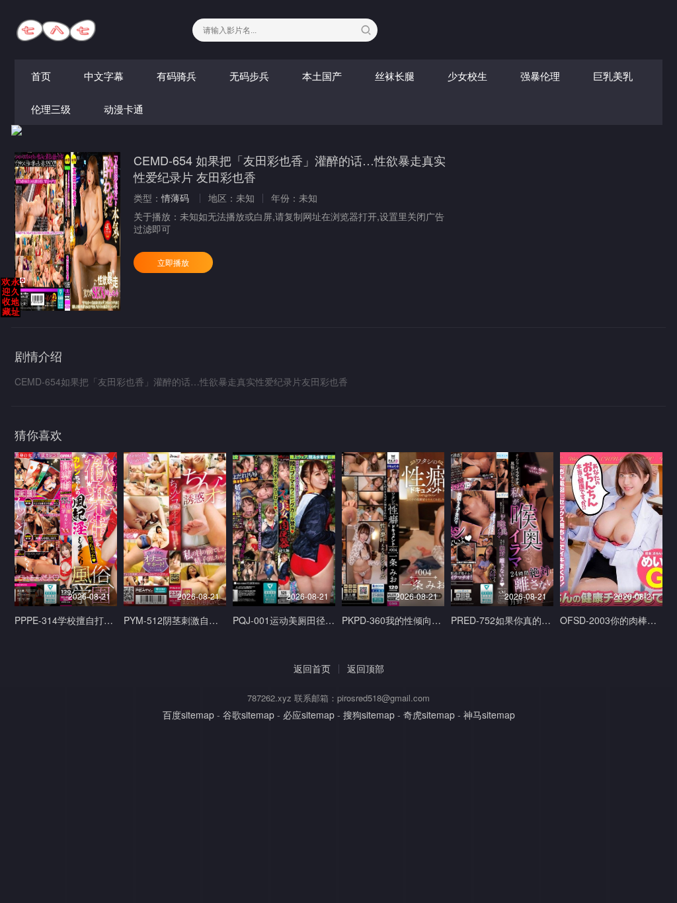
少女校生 (467, 76)
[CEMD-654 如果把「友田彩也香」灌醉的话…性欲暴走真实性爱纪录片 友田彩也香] (67, 231)
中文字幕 (104, 76)
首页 (41, 76)
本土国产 (322, 76)
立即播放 (173, 262)
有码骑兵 (176, 76)
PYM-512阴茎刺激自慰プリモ (185, 620)
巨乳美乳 (613, 76)
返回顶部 (365, 668)
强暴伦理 (540, 76)
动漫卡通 (123, 109)
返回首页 (312, 668)
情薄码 (175, 197)
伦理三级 (51, 109)
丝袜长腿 (395, 76)
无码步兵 (249, 76)
